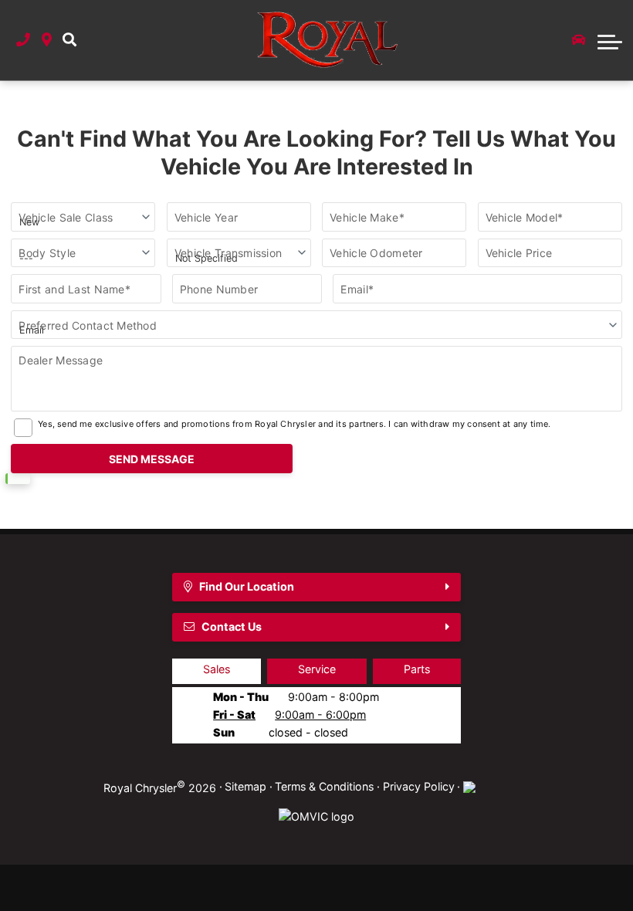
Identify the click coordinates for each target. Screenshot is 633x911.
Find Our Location (246, 586)
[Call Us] (23, 40)
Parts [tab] (417, 669)
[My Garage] (579, 40)
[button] (69, 40)
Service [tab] (317, 669)
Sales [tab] (216, 669)
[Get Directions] (46, 40)
